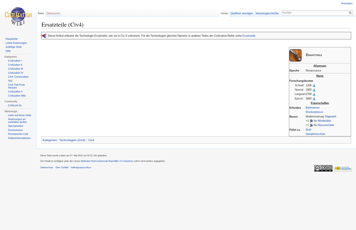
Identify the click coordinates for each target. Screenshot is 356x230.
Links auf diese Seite (19, 115)
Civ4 (91, 140)
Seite (41, 13)
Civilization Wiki (17, 95)
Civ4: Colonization (18, 76)
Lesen (224, 13)
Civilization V (15, 91)
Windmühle (324, 120)
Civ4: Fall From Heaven (16, 86)
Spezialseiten (15, 126)
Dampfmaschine (315, 133)
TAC (10, 80)
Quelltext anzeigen (242, 13)
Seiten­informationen (19, 138)
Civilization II (15, 64)
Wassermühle (326, 125)
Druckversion (15, 130)
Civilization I (15, 60)
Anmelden (347, 3)
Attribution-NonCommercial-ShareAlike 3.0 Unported (106, 161)
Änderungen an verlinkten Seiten (17, 121)
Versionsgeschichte (267, 13)
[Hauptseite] (18, 16)
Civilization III (15, 68)
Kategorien (50, 140)
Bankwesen (313, 107)
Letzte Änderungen (16, 43)
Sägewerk (330, 116)
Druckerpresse (314, 111)
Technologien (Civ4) (72, 140)
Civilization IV (15, 72)
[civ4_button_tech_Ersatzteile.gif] (295, 55)
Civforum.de (15, 105)
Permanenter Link (18, 134)
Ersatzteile (248, 35)
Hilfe (8, 51)
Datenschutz (46, 167)
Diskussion (53, 13)
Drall (308, 129)
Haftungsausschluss (81, 167)
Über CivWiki (61, 167)
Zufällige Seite (14, 47)
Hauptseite (12, 38)
